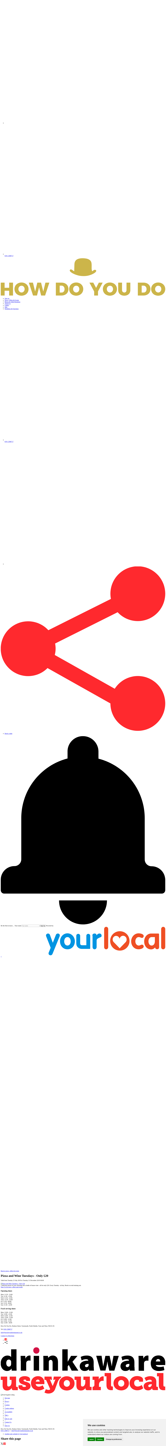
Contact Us (4, 1336)
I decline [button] (100, 1439)
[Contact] (85, 123)
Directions (11, 1336)
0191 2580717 (7, 1329)
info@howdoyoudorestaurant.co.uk (11, 1332)
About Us (8, 303)
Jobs (6, 307)
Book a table (8, 733)
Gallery (7, 305)
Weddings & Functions (12, 309)
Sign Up (43, 926)
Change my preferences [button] (114, 1439)
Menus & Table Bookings (12, 302)
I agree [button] (91, 1439)
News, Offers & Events (12, 300)
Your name (18, 926)
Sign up (7, 298)
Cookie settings (9, 1408)
